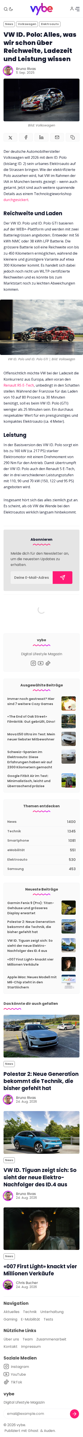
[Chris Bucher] (8, 1284)
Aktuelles (11, 1311)
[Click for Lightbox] (41, 327)
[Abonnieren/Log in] (72, 8)
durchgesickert (16, 199)
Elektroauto (50, 24)
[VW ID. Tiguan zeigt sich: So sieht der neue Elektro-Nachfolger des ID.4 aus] (41, 1132)
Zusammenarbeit (51, 1339)
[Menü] (77, 9)
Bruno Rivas (26, 68)
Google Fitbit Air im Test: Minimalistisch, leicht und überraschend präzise (28, 781)
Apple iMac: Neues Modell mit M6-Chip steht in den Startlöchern (32, 982)
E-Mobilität (30, 1319)
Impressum (31, 1346)
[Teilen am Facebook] (26, 137)
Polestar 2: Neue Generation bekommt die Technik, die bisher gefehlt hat (31, 927)
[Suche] (6, 9)
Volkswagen (27, 24)
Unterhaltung (52, 1311)
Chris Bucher (27, 1282)
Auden (49, 1430)
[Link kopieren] (72, 137)
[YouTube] (40, 663)
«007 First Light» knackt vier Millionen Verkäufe (40, 1270)
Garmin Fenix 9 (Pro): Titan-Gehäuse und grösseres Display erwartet (30, 908)
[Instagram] (33, 663)
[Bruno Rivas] (8, 70)
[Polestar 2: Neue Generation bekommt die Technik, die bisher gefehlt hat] (41, 1036)
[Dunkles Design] (11, 9)
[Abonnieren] (62, 577)
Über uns (11, 1339)
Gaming (10, 1319)
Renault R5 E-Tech (19, 385)
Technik (30, 1311)
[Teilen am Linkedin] (41, 137)
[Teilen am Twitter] (10, 137)
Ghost (33, 1430)
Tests (48, 1319)
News (9, 24)
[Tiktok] (48, 663)
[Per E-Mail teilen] (57, 137)
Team (28, 1339)
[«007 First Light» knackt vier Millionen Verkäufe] (41, 1228)
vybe (21, 1424)
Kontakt (10, 1346)
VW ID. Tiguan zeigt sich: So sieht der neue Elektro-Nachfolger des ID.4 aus (30, 945)
